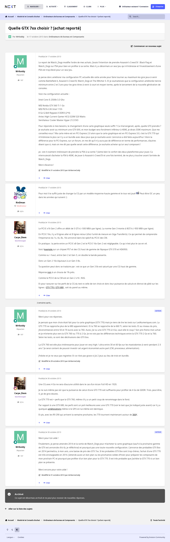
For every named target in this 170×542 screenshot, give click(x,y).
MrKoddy (20, 36)
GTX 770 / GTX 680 (55, 287)
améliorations (54, 409)
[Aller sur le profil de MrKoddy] (9, 36)
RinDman (20, 202)
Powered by (152, 537)
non (49, 272)
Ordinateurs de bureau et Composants (66, 36)
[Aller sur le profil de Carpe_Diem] (20, 227)
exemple (48, 249)
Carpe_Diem (20, 237)
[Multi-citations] (39, 178)
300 (134, 414)
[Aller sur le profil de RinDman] (20, 192)
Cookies (21, 537)
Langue (10, 537)
